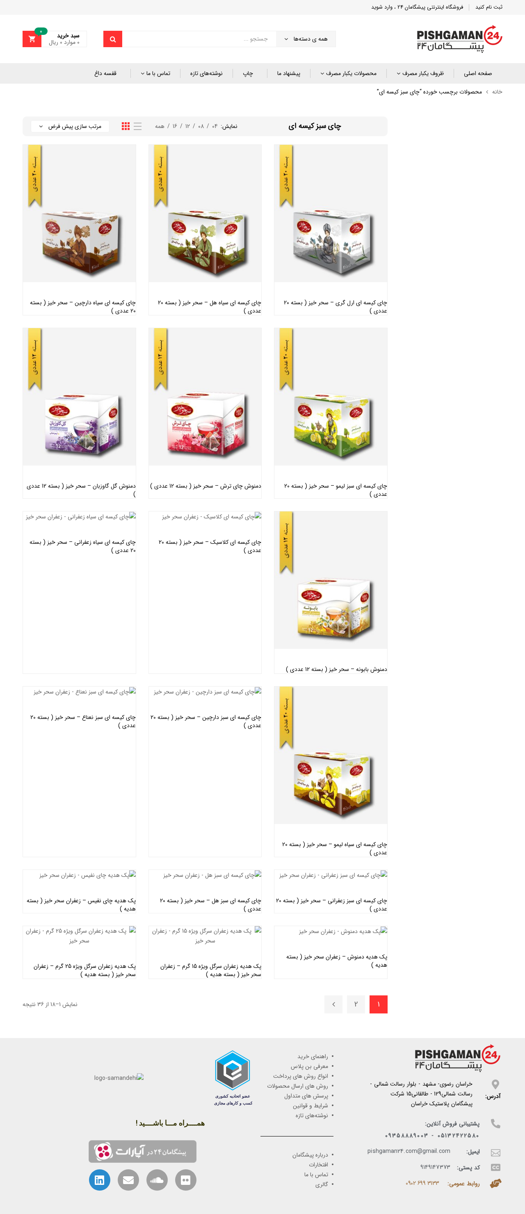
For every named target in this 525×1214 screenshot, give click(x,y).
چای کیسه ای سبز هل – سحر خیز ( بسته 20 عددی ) (210, 904)
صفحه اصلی (478, 73)
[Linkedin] (99, 1180)
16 (175, 126)
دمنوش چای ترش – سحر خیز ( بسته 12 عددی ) (205, 486)
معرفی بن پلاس (309, 1066)
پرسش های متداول (306, 1095)
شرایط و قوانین (310, 1105)
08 (201, 126)
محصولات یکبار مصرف (351, 73)
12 (187, 126)
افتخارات (318, 1164)
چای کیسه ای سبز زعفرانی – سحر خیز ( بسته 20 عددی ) (331, 904)
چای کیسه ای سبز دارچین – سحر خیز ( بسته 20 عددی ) (206, 721)
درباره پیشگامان (310, 1154)
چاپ (248, 73)
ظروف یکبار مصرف (423, 73)
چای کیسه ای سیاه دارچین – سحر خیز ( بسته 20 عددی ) (83, 306)
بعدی (333, 1004)
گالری (321, 1184)
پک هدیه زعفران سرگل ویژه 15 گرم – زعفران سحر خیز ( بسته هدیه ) (210, 970)
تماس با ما (158, 73)
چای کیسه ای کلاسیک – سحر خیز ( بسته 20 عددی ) (210, 546)
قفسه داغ (105, 73)
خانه (497, 91)
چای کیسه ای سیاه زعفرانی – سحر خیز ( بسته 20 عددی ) (83, 546)
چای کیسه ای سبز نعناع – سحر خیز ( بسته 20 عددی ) (83, 721)
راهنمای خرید (312, 1056)
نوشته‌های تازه (206, 73)
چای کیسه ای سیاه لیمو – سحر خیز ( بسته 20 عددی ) (334, 848)
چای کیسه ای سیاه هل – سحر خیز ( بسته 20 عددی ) (209, 306)
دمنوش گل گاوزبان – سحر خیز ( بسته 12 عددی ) (81, 490)
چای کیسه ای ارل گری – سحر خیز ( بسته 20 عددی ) (335, 306)
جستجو (112, 39)
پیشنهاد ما (288, 73)
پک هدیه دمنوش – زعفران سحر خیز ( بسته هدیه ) (336, 961)
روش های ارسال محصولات (297, 1086)
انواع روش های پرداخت (300, 1076)
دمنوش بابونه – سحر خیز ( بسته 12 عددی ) (336, 669)
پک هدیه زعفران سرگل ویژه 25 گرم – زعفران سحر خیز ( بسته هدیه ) (85, 970)
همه (159, 126)
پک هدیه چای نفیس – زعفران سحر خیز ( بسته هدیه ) (81, 904)
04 (215, 126)
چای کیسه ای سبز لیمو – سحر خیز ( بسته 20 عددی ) (335, 490)
